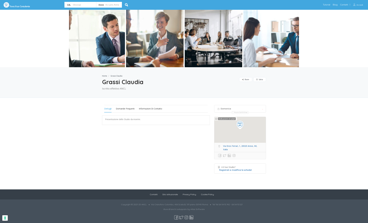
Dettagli (108, 108)
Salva (260, 79)
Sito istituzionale (170, 194)
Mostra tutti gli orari (240, 112)
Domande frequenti (125, 108)
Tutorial (326, 4)
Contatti (344, 4)
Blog (335, 4)
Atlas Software (197, 209)
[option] (96, 38)
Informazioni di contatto (150, 108)
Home (104, 76)
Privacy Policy (189, 194)
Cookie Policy (207, 194)
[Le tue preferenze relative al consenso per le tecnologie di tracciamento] (5, 218)
